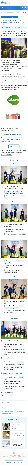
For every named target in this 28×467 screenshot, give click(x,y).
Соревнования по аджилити (12, 12)
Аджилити (7, 402)
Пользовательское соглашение (14, 462)
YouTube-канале (6, 154)
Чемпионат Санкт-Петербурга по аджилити (13, 412)
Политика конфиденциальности (14, 459)
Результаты (8, 407)
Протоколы (14, 146)
